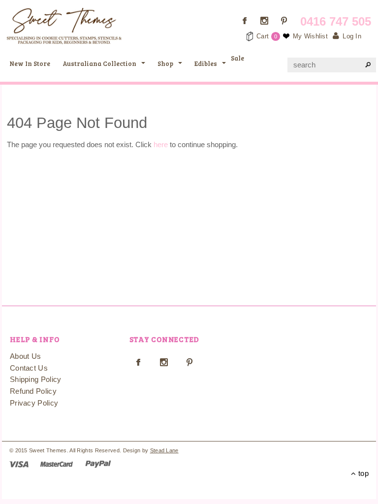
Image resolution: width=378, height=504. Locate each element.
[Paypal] (98, 463)
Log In (352, 36)
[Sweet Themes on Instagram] (264, 21)
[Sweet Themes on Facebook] (244, 21)
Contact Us (29, 368)
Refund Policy (33, 391)
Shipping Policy (36, 379)
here (161, 144)
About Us (25, 356)
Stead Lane (164, 450)
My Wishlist (310, 36)
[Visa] (19, 463)
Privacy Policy (34, 403)
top (362, 473)
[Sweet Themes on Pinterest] (284, 21)
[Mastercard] (56, 463)
